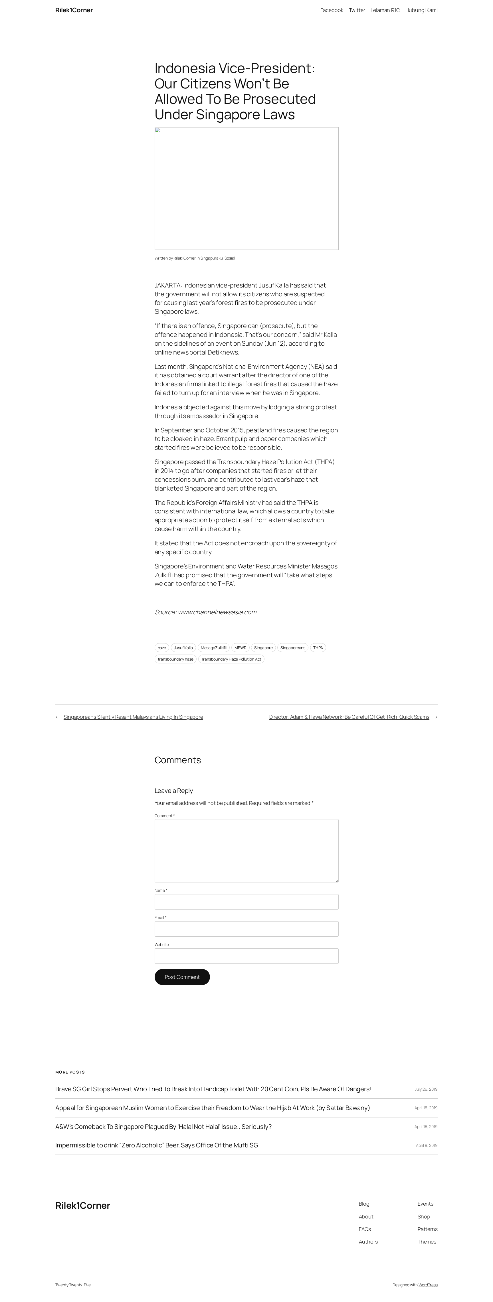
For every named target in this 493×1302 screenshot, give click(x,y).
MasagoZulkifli (214, 647)
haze (162, 647)
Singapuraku (212, 258)
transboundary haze (175, 659)
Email (161, 917)
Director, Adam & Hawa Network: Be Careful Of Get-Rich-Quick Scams (349, 716)
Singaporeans (292, 647)
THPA (318, 647)
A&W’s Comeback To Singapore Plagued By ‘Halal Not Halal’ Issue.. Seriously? (163, 1126)
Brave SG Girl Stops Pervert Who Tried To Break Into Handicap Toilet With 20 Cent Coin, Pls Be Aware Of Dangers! (213, 1089)
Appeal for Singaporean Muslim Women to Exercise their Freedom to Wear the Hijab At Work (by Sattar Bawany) (212, 1107)
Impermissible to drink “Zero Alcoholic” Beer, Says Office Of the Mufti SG (156, 1145)
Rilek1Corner (74, 10)
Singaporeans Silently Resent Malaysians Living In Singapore (133, 716)
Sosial (230, 258)
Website (162, 944)
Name (161, 890)
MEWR (240, 647)
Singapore (263, 647)
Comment (165, 815)
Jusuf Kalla (183, 647)
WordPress (428, 1284)
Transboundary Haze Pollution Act (231, 659)
